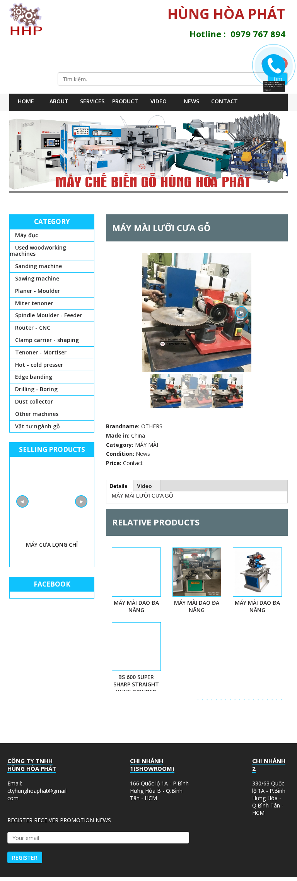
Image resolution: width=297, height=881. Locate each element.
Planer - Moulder (37, 290)
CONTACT (224, 101)
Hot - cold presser (39, 364)
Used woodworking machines (38, 251)
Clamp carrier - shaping (47, 340)
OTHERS (151, 426)
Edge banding (33, 376)
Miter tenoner (34, 303)
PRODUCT (125, 101)
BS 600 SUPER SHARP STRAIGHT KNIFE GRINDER (136, 684)
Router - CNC (32, 327)
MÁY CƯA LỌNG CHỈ (52, 544)
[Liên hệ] (277, 85)
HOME (26, 101)
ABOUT (59, 101)
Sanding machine (38, 266)
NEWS (191, 101)
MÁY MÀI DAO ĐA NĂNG (136, 606)
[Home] (28, 19)
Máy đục (26, 235)
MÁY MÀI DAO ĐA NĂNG (257, 606)
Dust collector (34, 401)
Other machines (36, 413)
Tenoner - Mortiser (41, 352)
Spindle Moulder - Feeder (48, 315)
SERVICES (92, 101)
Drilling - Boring (36, 389)
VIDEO (158, 101)
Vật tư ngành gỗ (37, 426)
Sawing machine (37, 278)
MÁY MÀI (146, 444)
